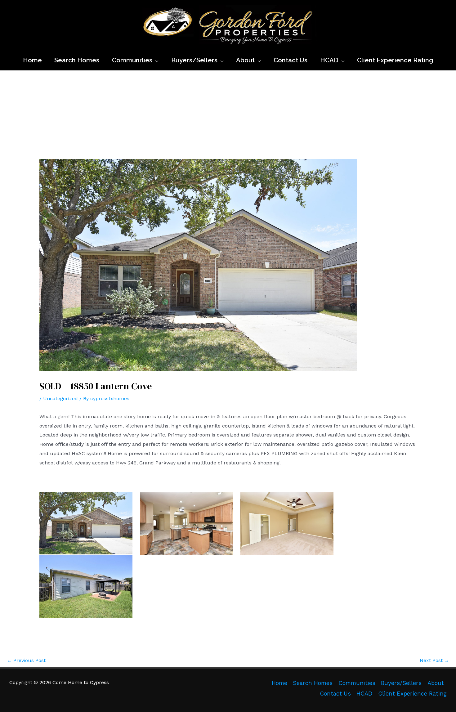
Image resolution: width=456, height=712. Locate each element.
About (435, 683)
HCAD (364, 693)
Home (279, 683)
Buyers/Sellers (401, 683)
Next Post (434, 660)
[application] (155, 60)
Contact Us (335, 693)
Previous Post (26, 660)
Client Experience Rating (412, 693)
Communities (356, 683)
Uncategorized (60, 398)
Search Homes (313, 683)
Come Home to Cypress (143, 48)
